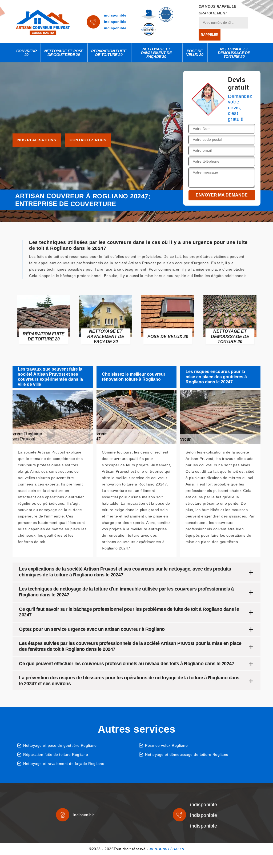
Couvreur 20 (26, 53)
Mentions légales (167, 849)
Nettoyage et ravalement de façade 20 (156, 53)
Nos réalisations (36, 140)
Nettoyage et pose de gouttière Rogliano (60, 745)
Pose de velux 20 (194, 53)
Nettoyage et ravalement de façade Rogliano (63, 763)
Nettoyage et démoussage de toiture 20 (234, 53)
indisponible (115, 15)
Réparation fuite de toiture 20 (108, 53)
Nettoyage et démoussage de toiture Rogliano (186, 754)
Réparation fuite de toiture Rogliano (55, 754)
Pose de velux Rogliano (166, 745)
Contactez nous (88, 140)
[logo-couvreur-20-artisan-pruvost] (43, 22)
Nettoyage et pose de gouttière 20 (63, 53)
